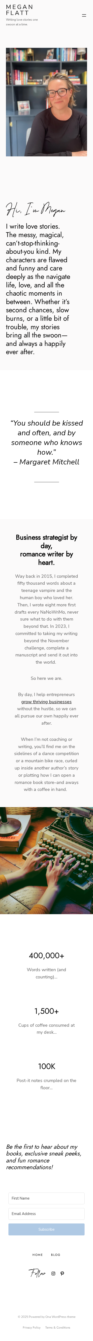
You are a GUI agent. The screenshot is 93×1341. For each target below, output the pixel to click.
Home (37, 1255)
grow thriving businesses (46, 702)
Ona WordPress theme (60, 1317)
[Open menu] (84, 15)
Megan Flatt (20, 10)
